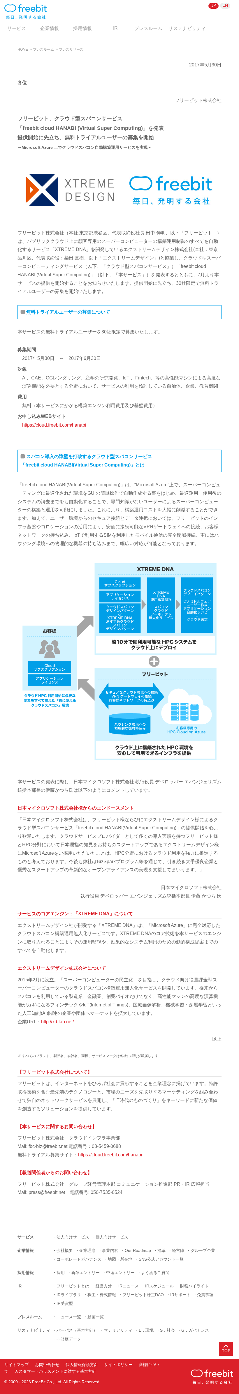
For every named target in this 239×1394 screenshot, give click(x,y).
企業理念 (87, 1250)
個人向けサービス (112, 1237)
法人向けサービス (73, 1237)
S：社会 (167, 1330)
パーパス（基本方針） (77, 1330)
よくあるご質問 (155, 1273)
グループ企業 (203, 1250)
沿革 (161, 1250)
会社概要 (65, 1250)
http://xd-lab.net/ (57, 1021)
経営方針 (104, 1286)
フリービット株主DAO (143, 1295)
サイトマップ (16, 1364)
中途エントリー (120, 1273)
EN (225, 5)
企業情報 (49, 28)
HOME (22, 49)
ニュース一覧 (69, 1317)
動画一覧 (95, 1317)
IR (115, 28)
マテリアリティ (118, 1330)
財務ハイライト (194, 1286)
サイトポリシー (118, 1364)
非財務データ (69, 1339)
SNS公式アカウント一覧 (161, 1259)
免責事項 (205, 1295)
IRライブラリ (69, 1295)
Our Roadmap (138, 1250)
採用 (61, 1273)
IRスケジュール (159, 1286)
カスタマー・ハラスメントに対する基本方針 (55, 1371)
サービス (16, 28)
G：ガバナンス (195, 1330)
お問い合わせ (47, 1364)
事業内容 (110, 1250)
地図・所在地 (120, 1259)
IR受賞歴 (65, 1303)
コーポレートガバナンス (79, 1259)
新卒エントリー (85, 1273)
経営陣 (178, 1250)
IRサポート (180, 1295)
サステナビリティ (187, 28)
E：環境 (146, 1330)
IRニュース (128, 1286)
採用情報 (82, 28)
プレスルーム (148, 28)
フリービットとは (73, 1286)
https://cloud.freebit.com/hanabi (54, 425)
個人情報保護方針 (82, 1364)
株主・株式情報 (101, 1295)
